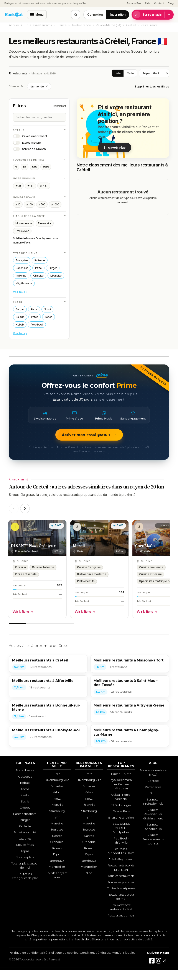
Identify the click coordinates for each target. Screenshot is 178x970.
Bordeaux (57, 860)
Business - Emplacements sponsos (153, 839)
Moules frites (25, 844)
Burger (53, 268)
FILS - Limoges (121, 805)
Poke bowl (37, 324)
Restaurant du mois (121, 915)
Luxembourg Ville (56, 780)
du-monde (39, 86)
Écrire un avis (152, 14)
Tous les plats (25, 857)
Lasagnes (24, 838)
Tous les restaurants (38, 25)
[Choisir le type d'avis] (169, 15)
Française (22, 260)
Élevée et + (44, 223)
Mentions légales (123, 952)
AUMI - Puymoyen (121, 859)
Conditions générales (95, 952)
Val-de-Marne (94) (108, 25)
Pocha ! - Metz (121, 773)
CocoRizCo (145, 545)
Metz (57, 798)
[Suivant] (25, 508)
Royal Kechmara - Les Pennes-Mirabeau (121, 784)
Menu (39, 14)
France (62, 25)
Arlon (57, 792)
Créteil (131, 25)
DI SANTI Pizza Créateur (33, 545)
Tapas (25, 851)
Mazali (79, 545)
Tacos (48, 317)
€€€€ (46, 166)
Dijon (57, 854)
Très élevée (22, 231)
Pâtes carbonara (24, 814)
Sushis (25, 801)
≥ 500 (42, 204)
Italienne (40, 260)
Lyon (57, 817)
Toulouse (57, 829)
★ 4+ (30, 185)
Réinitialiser (59, 105)
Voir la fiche (21, 611)
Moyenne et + (23, 223)
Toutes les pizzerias (121, 882)
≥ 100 (29, 204)
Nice (89, 873)
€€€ (34, 166)
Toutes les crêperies (121, 888)
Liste (117, 73)
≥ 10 (17, 204)
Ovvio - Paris (121, 811)
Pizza (38, 268)
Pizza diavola (25, 770)
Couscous (25, 776)
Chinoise (38, 275)
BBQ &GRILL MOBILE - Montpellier (121, 828)
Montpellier (57, 866)
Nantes (57, 835)
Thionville (56, 804)
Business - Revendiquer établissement (153, 814)
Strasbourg (57, 811)
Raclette (25, 826)
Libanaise (55, 275)
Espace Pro (134, 3)
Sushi (47, 309)
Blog (171, 3)
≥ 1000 (55, 204)
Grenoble (57, 842)
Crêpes (25, 807)
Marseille (57, 823)
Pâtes (34, 317)
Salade (20, 317)
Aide (147, 3)
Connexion (95, 14)
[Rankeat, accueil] (14, 14)
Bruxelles (57, 786)
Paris (57, 773)
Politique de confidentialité (28, 952)
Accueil (14, 25)
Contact (159, 3)
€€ (24, 166)
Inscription (117, 14)
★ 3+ (18, 185)
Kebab (20, 324)
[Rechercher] (75, 14)
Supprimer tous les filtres (152, 86)
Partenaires (153, 787)
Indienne (21, 275)
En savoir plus (115, 147)
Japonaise (22, 268)
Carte (130, 73)
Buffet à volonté (25, 832)
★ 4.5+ (44, 185)
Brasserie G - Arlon (121, 817)
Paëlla (25, 795)
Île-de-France (81, 25)
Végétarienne (24, 283)
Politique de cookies (63, 952)
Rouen (57, 848)
